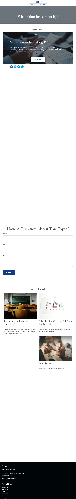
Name (5, 234)
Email (5, 245)
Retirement (5, 487)
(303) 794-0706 (11, 470)
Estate (4, 492)
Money (4, 498)
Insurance (5, 494)
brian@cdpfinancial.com (9, 478)
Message (6, 256)
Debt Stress (45, 363)
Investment (5, 489)
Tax (3, 496)
